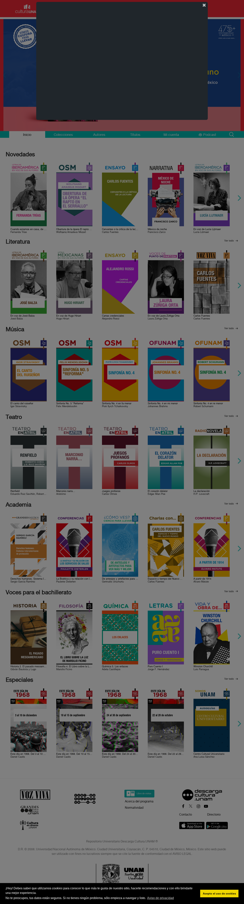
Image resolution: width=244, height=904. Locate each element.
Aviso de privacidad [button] (160, 898)
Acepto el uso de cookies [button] (219, 893)
